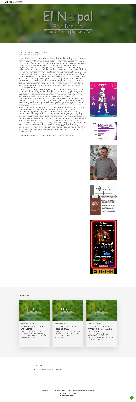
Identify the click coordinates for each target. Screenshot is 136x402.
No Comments (76, 39)
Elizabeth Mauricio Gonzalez (68, 30)
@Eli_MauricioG (67, 135)
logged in (44, 370)
